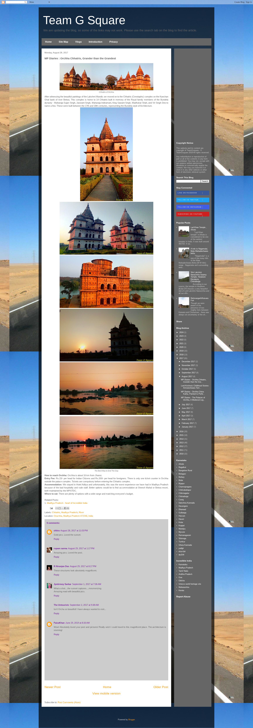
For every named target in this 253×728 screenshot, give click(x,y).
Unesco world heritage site (190, 584)
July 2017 (186, 404)
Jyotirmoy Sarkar (62, 584)
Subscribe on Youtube (190, 214)
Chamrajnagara (185, 487)
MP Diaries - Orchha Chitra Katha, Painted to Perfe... (193, 393)
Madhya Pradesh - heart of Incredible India (67, 503)
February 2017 (188, 423)
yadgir (181, 548)
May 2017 (186, 412)
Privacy (113, 42)
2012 (181, 446)
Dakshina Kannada (187, 503)
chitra (57, 530)
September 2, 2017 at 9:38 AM (84, 605)
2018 (181, 355)
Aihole (181, 464)
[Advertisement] (192, 95)
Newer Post (53, 687)
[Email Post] (51, 508)
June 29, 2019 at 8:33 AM (77, 623)
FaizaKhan (59, 623)
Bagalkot (182, 467)
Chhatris (56, 512)
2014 (181, 439)
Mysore (182, 532)
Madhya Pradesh (69, 512)
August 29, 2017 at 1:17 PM (81, 548)
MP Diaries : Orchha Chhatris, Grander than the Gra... (193, 381)
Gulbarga (182, 513)
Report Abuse (183, 596)
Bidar (181, 480)
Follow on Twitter (188, 200)
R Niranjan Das (61, 566)
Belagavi (182, 474)
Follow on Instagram (189, 207)
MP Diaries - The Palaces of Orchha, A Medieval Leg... (193, 398)
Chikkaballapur (185, 490)
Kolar (181, 522)
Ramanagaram (185, 535)
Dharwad (182, 509)
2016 (181, 431)
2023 (181, 336)
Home (48, 42)
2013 (181, 443)
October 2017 (188, 369)
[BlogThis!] (59, 508)
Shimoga (182, 538)
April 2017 (186, 416)
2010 (181, 454)
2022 (181, 340)
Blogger (131, 719)
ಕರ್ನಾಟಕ (182, 551)
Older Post (160, 687)
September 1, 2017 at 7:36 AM (86, 584)
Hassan (182, 516)
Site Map (63, 42)
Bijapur (181, 483)
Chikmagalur (184, 493)
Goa (180, 577)
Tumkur (182, 542)
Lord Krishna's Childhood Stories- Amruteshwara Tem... (195, 387)
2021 (181, 343)
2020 (181, 347)
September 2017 (189, 373)
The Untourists (61, 605)
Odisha (182, 581)
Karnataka (183, 564)
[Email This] (56, 508)
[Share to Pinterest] (67, 508)
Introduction (95, 42)
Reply (56, 539)
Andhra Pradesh (185, 574)
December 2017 (189, 361)
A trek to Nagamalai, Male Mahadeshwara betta (199, 251)
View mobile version (106, 693)
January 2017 (188, 427)
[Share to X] (62, 508)
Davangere (183, 506)
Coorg (181, 500)
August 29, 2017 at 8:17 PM (83, 566)
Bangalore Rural (185, 470)
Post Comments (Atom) (69, 702)
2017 (181, 358)
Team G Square (84, 20)
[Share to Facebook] (65, 508)
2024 (181, 332)
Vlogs (78, 42)
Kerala (181, 590)
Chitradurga (183, 496)
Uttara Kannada (185, 545)
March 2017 (187, 419)
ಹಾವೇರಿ (181, 555)
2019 (181, 351)
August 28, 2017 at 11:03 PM (74, 530)
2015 (181, 435)
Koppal (181, 525)
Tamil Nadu (183, 571)
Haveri (181, 519)
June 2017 (186, 408)
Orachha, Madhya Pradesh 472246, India (73, 516)
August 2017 (187, 376)
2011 (181, 450)
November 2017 (189, 365)
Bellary (181, 477)
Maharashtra (184, 587)
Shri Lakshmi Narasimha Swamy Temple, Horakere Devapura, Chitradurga (199, 277)
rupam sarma (60, 548)
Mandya (182, 529)
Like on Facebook (187, 193)
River (81, 512)
